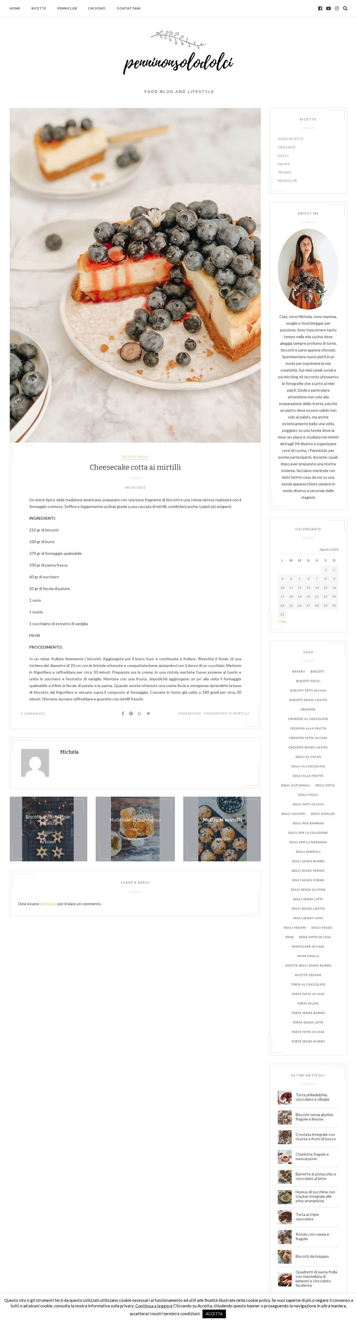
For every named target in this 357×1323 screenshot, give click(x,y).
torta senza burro (308, 1012)
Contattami (129, 8)
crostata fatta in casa (308, 737)
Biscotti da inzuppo (313, 1256)
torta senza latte (308, 1022)
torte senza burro (308, 1041)
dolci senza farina (308, 870)
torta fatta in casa (308, 994)
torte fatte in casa (308, 1031)
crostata (308, 709)
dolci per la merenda (308, 842)
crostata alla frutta (308, 728)
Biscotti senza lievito (308, 700)
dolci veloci (322, 927)
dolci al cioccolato (308, 766)
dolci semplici (308, 851)
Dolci (283, 155)
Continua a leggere (154, 1305)
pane (290, 937)
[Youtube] (328, 8)
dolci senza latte (308, 899)
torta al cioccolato (308, 984)
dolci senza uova (308, 918)
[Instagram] (337, 8)
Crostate (286, 147)
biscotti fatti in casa (308, 690)
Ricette (39, 8)
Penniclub (67, 8)
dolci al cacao (308, 756)
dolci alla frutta (308, 775)
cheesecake (189, 713)
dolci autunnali (295, 785)
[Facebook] (320, 8)
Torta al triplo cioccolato (307, 1216)
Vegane (284, 172)
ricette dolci (135, 456)
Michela (69, 752)
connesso (48, 903)
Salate (284, 164)
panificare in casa (308, 946)
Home (15, 8)
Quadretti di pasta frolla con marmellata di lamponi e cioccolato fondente (316, 1279)
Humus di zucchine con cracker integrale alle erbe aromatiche (315, 1196)
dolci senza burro (308, 861)
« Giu (282, 621)
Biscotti (317, 671)
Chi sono (97, 8)
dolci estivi (325, 785)
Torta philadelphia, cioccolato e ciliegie (312, 1097)
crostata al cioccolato (308, 718)
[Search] (345, 8)
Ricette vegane (308, 975)
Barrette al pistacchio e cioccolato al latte (316, 1176)
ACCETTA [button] (214, 1314)
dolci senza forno (308, 880)
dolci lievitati (293, 813)
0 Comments (33, 713)
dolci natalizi (323, 813)
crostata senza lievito (308, 747)
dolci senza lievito (308, 908)
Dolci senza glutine (308, 889)
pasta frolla (308, 956)
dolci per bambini (308, 823)
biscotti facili (308, 681)
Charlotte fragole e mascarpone (312, 1156)
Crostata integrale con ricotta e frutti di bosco (316, 1136)
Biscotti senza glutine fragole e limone (314, 1116)
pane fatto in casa (315, 937)
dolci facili (308, 794)
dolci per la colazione (308, 832)
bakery (298, 671)
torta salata (308, 1003)
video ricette (290, 139)
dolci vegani (295, 927)
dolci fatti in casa (308, 804)
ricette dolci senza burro (308, 965)
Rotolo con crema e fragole (312, 1236)
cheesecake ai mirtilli (226, 713)
